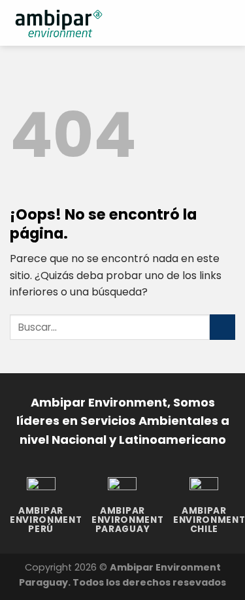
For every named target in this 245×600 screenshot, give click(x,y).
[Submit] (222, 327)
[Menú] (227, 23)
